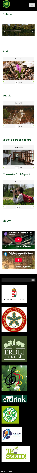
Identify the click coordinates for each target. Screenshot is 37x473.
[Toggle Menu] (33, 280)
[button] (4, 31)
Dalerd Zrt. (9, 9)
